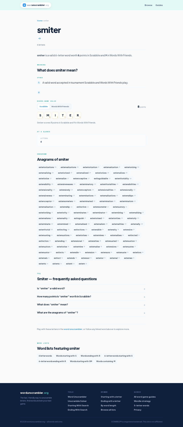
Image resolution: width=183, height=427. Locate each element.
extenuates (129, 246)
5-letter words (141, 405)
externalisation (47, 207)
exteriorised (97, 218)
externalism (101, 224)
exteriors (138, 252)
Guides (159, 5)
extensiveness (47, 195)
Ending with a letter (111, 401)
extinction (45, 241)
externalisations (109, 195)
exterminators (128, 201)
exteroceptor (46, 201)
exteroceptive (81, 178)
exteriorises (82, 235)
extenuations (64, 235)
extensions (112, 246)
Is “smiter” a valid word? (51, 288)
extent (70, 263)
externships (129, 195)
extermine (79, 246)
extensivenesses (66, 184)
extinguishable (102, 178)
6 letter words (45, 356)
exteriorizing (131, 167)
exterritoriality (123, 178)
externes (129, 258)
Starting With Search (78, 405)
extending (61, 241)
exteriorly (133, 218)
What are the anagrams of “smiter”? (57, 312)
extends (72, 258)
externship (66, 207)
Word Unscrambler (77, 396)
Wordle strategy (142, 401)
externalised (82, 224)
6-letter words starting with (118, 356)
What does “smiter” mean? (52, 304)
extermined (64, 224)
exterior (101, 258)
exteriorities (116, 218)
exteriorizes (102, 173)
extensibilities (131, 184)
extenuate (122, 252)
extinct (58, 258)
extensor (86, 258)
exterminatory (88, 184)
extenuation (130, 241)
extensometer (101, 207)
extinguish (80, 218)
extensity (113, 229)
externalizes (120, 173)
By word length (108, 405)
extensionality (47, 190)
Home (39, 21)
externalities (119, 224)
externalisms (46, 218)
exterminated (87, 201)
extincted (134, 235)
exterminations (87, 195)
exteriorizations (47, 167)
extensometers (67, 201)
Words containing (105, 361)
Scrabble (44, 106)
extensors (106, 252)
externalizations (70, 167)
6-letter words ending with (52, 361)
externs (57, 263)
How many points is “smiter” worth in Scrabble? (64, 296)
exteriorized (65, 173)
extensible (98, 229)
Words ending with (90, 356)
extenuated (112, 241)
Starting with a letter (111, 396)
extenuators (46, 246)
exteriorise (63, 246)
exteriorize (45, 178)
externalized (83, 173)
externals (44, 258)
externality (63, 218)
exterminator (100, 212)
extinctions (80, 229)
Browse (148, 5)
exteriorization (91, 167)
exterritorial (46, 229)
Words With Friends (60, 106)
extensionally (127, 190)
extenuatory (120, 207)
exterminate (46, 224)
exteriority (63, 212)
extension (90, 252)
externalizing (46, 173)
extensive (129, 229)
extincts (61, 252)
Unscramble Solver (77, 401)
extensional (77, 241)
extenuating (46, 235)
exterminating (67, 195)
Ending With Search (77, 409)
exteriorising (46, 212)
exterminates (81, 212)
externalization (112, 167)
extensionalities (107, 190)
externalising (136, 212)
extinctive (83, 207)
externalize (62, 178)
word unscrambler (73, 329)
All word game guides (145, 396)
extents (43, 263)
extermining (118, 212)
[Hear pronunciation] (39, 38)
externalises (117, 235)
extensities (94, 241)
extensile (75, 252)
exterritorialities (109, 184)
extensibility (46, 184)
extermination (107, 201)
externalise (95, 246)
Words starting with (66, 356)
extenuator (45, 252)
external (115, 258)
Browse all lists (108, 409)
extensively (66, 190)
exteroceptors (85, 190)
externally (137, 224)
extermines (99, 235)
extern (83, 263)
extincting (63, 229)
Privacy (137, 409)
